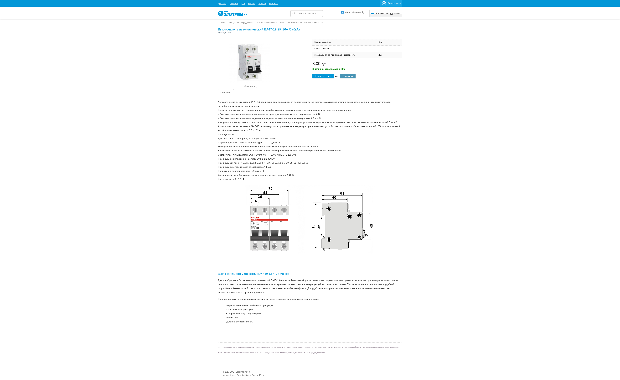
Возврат (262, 3)
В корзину (348, 76)
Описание (226, 92)
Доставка (222, 3)
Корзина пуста (394, 3)
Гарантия (234, 3)
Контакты (273, 3)
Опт (243, 3)
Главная (222, 23)
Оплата (251, 3)
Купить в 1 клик (323, 76)
